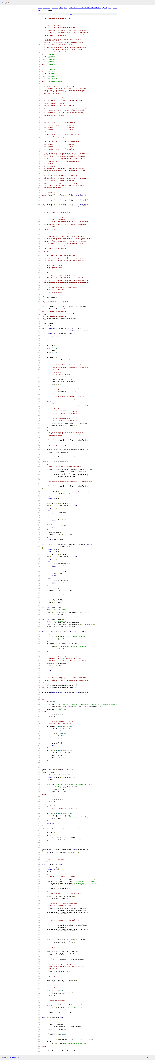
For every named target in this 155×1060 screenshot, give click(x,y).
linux (65, 8)
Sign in (151, 2)
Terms (18, 1057)
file (71, 14)
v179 (61, 8)
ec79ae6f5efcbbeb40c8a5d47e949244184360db (85, 8)
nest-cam (55, 8)
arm (109, 8)
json (152, 1057)
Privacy (14, 1057)
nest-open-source (44, 8)
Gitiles (9, 1057)
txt (148, 1057)
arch (105, 8)
